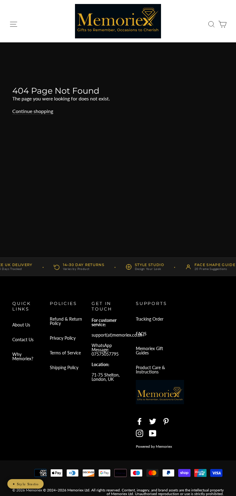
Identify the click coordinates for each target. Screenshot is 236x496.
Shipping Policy (64, 367)
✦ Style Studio (25, 484)
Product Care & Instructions (150, 369)
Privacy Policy (63, 338)
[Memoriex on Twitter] (152, 421)
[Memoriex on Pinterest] (166, 421)
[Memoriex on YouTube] (152, 433)
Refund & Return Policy (66, 321)
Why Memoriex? (22, 356)
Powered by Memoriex (154, 446)
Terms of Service (65, 352)
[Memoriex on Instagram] (139, 433)
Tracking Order (149, 319)
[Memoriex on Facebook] (139, 421)
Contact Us (22, 339)
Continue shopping (32, 111)
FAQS (141, 333)
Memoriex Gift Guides (149, 350)
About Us (21, 324)
